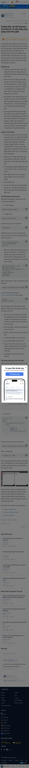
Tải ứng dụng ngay (14, 374)
